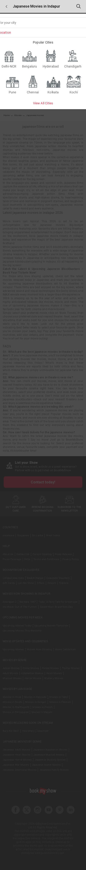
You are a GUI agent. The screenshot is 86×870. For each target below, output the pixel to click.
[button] (6, 6)
